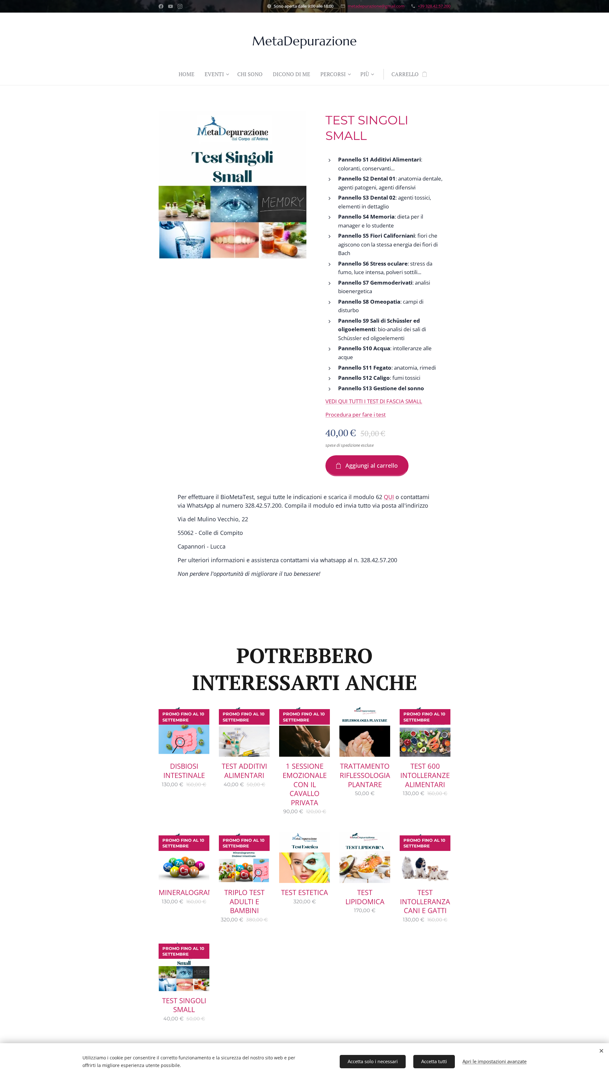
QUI (389, 497)
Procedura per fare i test (355, 414)
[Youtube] (170, 6)
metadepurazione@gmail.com (376, 6)
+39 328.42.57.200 (434, 6)
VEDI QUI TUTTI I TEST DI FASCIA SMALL (373, 401)
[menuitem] (189, 74)
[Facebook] (161, 6)
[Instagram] (180, 6)
